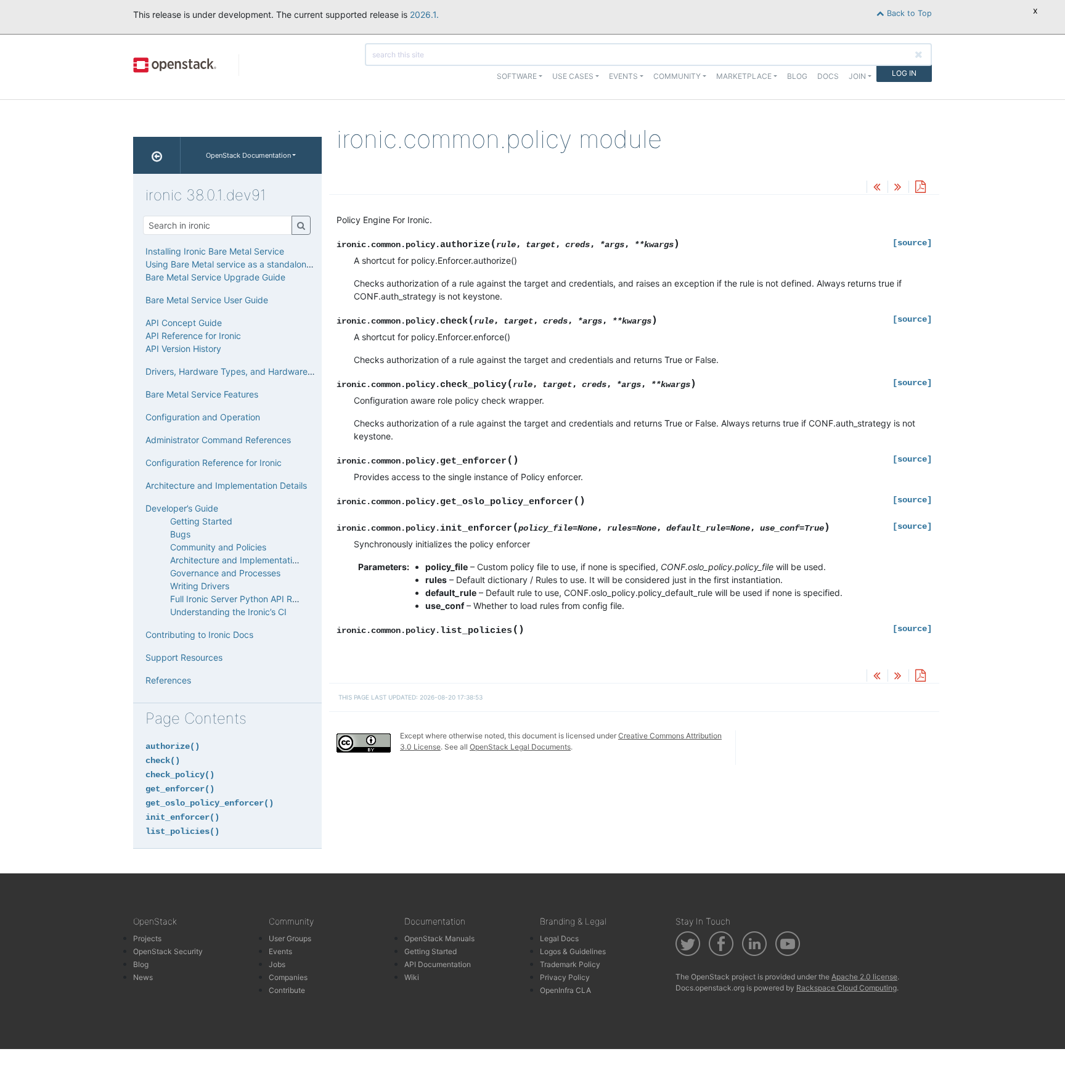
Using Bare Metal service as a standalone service (244, 264)
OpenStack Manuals (439, 938)
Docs (828, 76)
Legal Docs (559, 938)
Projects (147, 938)
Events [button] (623, 76)
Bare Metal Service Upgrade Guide (215, 277)
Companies (288, 977)
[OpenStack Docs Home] (157, 155)
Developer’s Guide (181, 508)
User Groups (290, 938)
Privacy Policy (565, 977)
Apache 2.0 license (864, 976)
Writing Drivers (199, 586)
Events (280, 951)
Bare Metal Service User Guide (206, 300)
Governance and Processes (225, 573)
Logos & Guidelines (573, 951)
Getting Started (201, 521)
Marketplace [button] (744, 76)
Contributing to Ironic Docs (199, 634)
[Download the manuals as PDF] (920, 187)
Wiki (411, 977)
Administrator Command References (218, 440)
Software (517, 76)
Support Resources (183, 657)
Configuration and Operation (202, 417)
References (168, 680)
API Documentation (437, 964)
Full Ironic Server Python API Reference (249, 599)
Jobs (277, 964)
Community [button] (677, 76)
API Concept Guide (183, 322)
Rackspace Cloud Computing (846, 987)
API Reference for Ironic (193, 335)
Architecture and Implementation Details (226, 485)
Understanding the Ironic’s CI (228, 611)
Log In (904, 73)
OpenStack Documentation (248, 155)
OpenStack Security (168, 951)
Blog (797, 76)
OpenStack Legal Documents (520, 746)
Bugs (180, 534)
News (143, 977)
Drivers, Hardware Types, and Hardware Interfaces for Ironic (267, 371)
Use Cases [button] (573, 76)
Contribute (287, 990)
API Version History (183, 348)
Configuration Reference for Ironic (213, 462)
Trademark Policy (570, 964)
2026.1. (424, 14)
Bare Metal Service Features (201, 394)
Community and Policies (218, 547)
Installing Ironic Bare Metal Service (214, 251)
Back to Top (908, 13)
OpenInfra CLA (565, 990)
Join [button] (857, 76)
